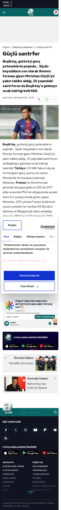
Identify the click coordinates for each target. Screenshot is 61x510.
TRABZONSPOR (41, 474)
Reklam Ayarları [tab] (36, 236)
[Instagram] (25, 430)
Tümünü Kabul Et (29, 275)
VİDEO (6, 490)
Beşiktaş (9, 144)
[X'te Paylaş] (39, 99)
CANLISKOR (6, 4)
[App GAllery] (46, 346)
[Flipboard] (45, 430)
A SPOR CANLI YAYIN (13, 466)
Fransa (21, 182)
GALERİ (6, 486)
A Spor (6, 47)
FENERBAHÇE (40, 470)
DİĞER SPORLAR (41, 490)
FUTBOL (37, 478)
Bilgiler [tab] (18, 236)
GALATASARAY (40, 466)
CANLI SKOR (9, 478)
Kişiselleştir (27, 286)
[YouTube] (35, 430)
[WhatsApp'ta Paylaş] (47, 99)
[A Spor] (30, 12)
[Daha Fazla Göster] (55, 99)
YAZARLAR (8, 482)
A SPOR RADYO (10, 470)
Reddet (12, 225)
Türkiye (19, 168)
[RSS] (6, 438)
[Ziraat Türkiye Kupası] (56, 12)
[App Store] (12, 346)
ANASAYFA (8, 462)
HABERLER (8, 474)
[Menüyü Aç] (4, 12)
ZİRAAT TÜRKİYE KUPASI (45, 486)
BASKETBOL (39, 482)
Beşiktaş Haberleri (23, 47)
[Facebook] (6, 430)
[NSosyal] (55, 430)
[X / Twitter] (16, 430)
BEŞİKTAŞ (38, 462)
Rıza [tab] (6, 236)
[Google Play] (29, 346)
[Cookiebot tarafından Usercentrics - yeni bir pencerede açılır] (41, 227)
